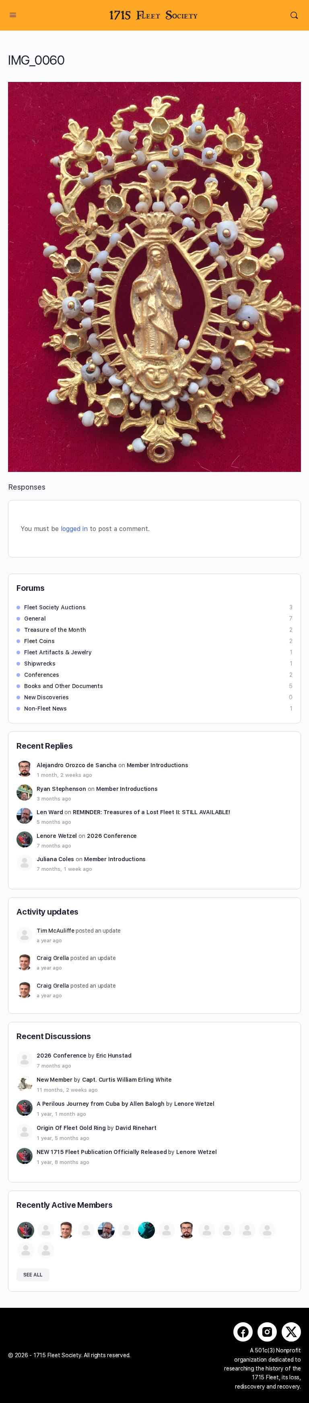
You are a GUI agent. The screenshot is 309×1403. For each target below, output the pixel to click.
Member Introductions (157, 765)
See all (33, 1275)
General (35, 618)
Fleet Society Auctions (54, 607)
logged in (74, 529)
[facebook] (243, 1332)
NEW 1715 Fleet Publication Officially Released (102, 1152)
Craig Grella (53, 958)
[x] (291, 1332)
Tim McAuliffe (55, 930)
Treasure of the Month (55, 630)
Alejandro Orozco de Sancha (77, 765)
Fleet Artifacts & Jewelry (58, 652)
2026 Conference (112, 836)
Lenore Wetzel (57, 836)
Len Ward (50, 812)
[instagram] (267, 1332)
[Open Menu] (13, 14)
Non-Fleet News (45, 708)
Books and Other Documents (63, 686)
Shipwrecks (40, 663)
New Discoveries (46, 697)
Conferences (41, 675)
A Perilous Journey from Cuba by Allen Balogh (101, 1104)
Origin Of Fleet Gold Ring (71, 1128)
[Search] (294, 15)
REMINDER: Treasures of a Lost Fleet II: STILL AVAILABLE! (151, 812)
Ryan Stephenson (61, 789)
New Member (54, 1079)
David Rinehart (136, 1128)
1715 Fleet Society (153, 15)
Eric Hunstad (113, 1055)
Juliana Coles (55, 859)
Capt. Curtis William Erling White (127, 1079)
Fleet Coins (39, 641)
